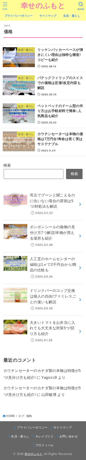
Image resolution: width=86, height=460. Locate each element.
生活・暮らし (71, 15)
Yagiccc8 (49, 377)
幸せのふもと (43, 6)
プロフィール (44, 445)
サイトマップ (47, 15)
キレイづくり (44, 436)
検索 (7, 165)
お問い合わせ (68, 436)
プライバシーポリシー (19, 15)
